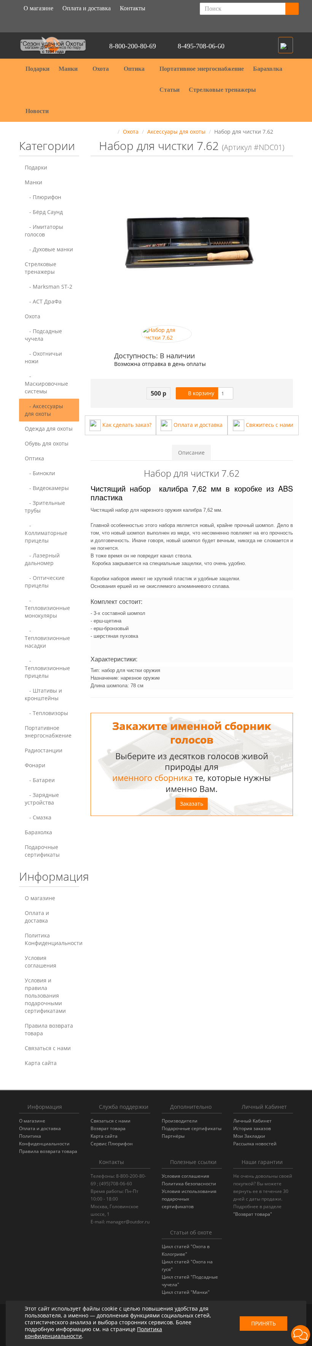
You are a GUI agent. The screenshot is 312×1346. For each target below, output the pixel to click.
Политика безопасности (189, 1183)
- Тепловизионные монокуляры (47, 608)
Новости (37, 111)
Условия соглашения (40, 961)
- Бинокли (40, 473)
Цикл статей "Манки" (186, 1292)
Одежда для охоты (49, 428)
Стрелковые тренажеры (223, 89)
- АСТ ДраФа (43, 301)
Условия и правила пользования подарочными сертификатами (45, 995)
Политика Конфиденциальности (52, 939)
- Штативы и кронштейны (43, 694)
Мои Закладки (249, 1136)
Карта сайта (41, 1063)
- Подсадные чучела (43, 334)
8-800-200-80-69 (132, 46)
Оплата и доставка (86, 8)
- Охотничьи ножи (43, 357)
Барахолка (267, 68)
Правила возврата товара (49, 1029)
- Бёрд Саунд (44, 212)
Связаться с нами (48, 1048)
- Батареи (40, 780)
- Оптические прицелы (45, 581)
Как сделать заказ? (126, 424)
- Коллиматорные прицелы (46, 533)
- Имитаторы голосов (44, 230)
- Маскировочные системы (46, 383)
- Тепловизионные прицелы (47, 668)
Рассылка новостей (255, 1143)
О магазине (38, 8)
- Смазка (38, 817)
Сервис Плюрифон (112, 1143)
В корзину (200, 393)
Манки (69, 68)
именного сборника (152, 777)
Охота (101, 68)
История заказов (252, 1128)
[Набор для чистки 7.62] (166, 334)
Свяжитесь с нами (268, 424)
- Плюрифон (43, 197)
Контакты (132, 8)
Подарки (37, 68)
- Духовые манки (49, 249)
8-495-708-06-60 (201, 46)
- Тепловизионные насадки (47, 638)
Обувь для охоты (46, 443)
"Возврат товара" (252, 1214)
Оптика (135, 68)
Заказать (191, 803)
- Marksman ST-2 (48, 286)
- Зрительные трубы (45, 506)
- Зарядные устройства (42, 798)
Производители (179, 1121)
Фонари (35, 765)
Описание (191, 452)
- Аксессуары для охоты (44, 409)
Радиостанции (43, 750)
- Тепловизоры (46, 713)
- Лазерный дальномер (42, 559)
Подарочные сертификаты (42, 850)
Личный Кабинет (252, 1121)
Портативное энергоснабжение (201, 68)
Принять (263, 1323)
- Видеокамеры (47, 488)
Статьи (169, 89)
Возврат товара (108, 1128)
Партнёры (173, 1136)
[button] (285, 45)
